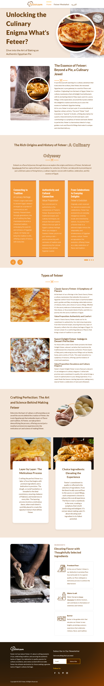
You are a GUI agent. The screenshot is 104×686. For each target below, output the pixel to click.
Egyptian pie (17, 168)
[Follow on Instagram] (67, 673)
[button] (20, 262)
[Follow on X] (59, 673)
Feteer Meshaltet (61, 4)
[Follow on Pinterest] (63, 673)
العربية (74, 4)
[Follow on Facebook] (54, 673)
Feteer (23, 681)
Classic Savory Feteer (65, 288)
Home (48, 4)
